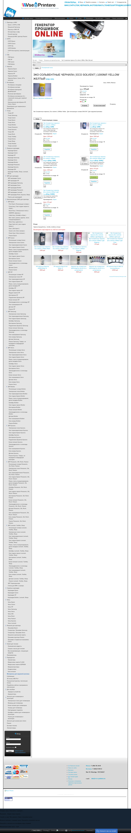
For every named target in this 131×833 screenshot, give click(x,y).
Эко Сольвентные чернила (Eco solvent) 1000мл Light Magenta (97, 158)
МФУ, (66, 5)
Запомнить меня (10, 747)
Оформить (74, 830)
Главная (41, 60)
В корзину (47, 145)
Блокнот (53, 830)
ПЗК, (77, 5)
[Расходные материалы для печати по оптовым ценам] (38, 4)
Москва (88, 765)
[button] (106, 831)
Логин (7, 737)
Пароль (8, 742)
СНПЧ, (72, 5)
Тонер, (107, 5)
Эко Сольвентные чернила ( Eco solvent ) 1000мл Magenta (51, 158)
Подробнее (47, 149)
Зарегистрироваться (20, 752)
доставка (84, 91)
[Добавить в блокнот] (44, 152)
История (45, 830)
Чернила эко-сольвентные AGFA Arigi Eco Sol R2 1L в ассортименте (96, 268)
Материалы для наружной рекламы (52, 60)
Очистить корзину (80, 830)
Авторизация (89, 830)
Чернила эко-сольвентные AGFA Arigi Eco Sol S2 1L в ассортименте (78, 268)
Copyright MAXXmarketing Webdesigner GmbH (117, 276)
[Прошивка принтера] (7, 760)
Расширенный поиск (47, 67)
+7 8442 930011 (36, 830)
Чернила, (85, 5)
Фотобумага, (97, 5)
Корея (54, 133)
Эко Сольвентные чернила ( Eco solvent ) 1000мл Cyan (98, 125)
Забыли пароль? (19, 750)
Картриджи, (117, 5)
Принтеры (70, 2)
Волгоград (89, 769)
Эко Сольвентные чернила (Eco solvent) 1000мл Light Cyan (51, 192)
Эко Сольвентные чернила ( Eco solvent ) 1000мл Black (51, 125)
